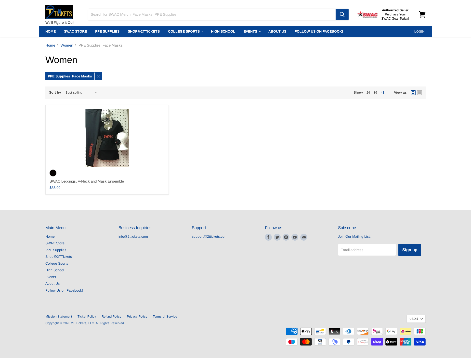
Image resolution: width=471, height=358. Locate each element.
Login (419, 31)
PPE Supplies (107, 31)
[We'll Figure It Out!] (63, 10)
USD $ (413, 319)
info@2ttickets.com (133, 236)
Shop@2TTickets (144, 31)
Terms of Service (165, 316)
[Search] (342, 14)
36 (375, 92)
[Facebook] (268, 237)
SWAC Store (75, 31)
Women (67, 45)
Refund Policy (111, 316)
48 (382, 92)
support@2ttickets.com (209, 236)
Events (251, 31)
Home (50, 31)
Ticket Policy (87, 316)
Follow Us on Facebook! (319, 31)
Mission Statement (58, 316)
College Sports (184, 31)
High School (223, 31)
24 (368, 92)
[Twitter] (277, 237)
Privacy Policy (137, 316)
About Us (277, 31)
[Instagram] (286, 237)
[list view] (419, 92)
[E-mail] (303, 237)
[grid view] (413, 92)
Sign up (409, 249)
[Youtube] (294, 237)
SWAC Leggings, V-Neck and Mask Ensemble (87, 181)
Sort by (55, 92)
